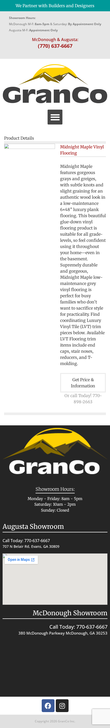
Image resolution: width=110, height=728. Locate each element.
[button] (55, 117)
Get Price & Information (83, 382)
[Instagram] (62, 705)
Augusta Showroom (33, 526)
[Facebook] (48, 705)
